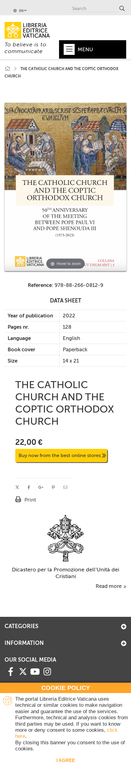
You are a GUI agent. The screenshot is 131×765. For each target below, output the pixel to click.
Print (30, 500)
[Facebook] (11, 671)
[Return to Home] (7, 69)
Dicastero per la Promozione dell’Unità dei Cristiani (65, 573)
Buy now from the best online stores (60, 455)
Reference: (40, 285)
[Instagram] (47, 671)
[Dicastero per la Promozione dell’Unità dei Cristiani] (66, 537)
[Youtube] (35, 671)
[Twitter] (23, 671)
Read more (109, 586)
